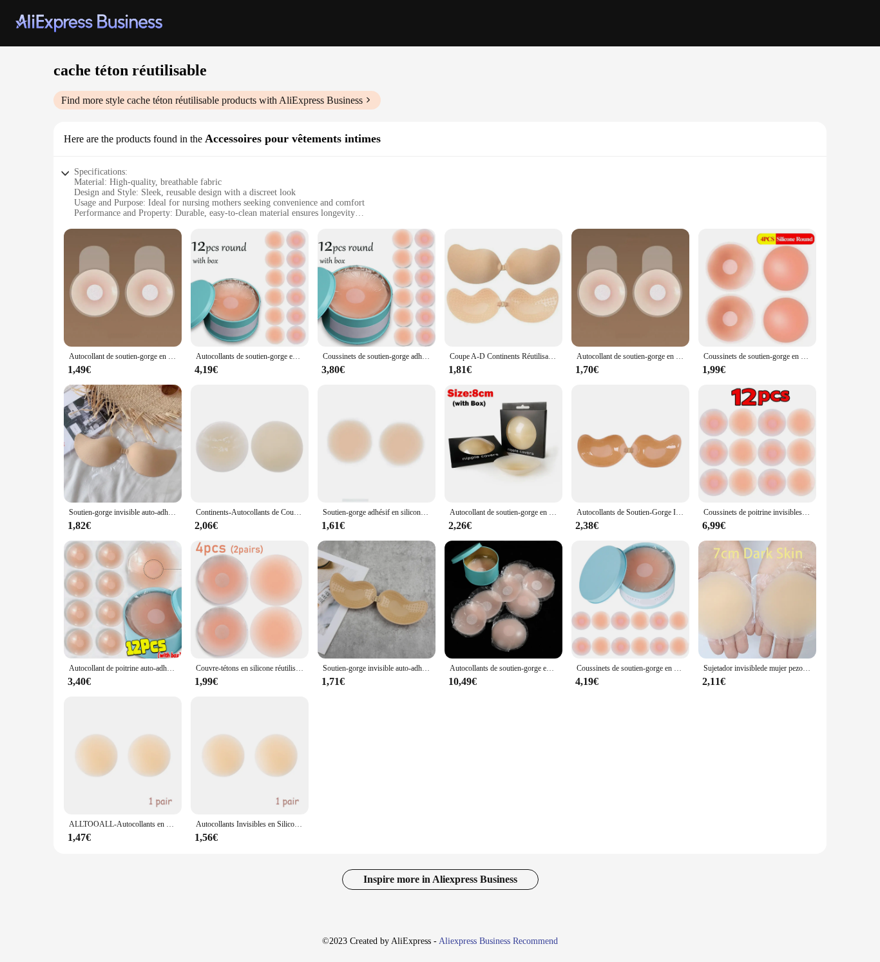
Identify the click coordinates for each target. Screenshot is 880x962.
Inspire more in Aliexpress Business (440, 879)
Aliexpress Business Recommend (498, 941)
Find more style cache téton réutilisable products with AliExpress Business (212, 100)
